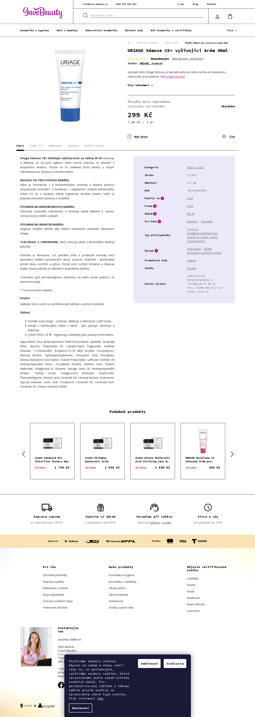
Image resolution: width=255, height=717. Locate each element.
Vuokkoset (193, 598)
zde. (101, 698)
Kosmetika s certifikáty (122, 581)
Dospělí (192, 221)
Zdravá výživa (117, 588)
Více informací (138, 85)
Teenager (207, 221)
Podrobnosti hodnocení (188, 58)
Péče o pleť (195, 167)
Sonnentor (193, 611)
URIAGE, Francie (151, 63)
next (232, 454)
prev (23, 454)
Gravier (191, 585)
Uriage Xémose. (175, 76)
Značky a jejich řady (121, 607)
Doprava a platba (53, 581)
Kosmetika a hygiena (121, 575)
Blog (195, 4)
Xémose (191, 260)
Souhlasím (174, 663)
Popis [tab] (20, 145)
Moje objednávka (53, 594)
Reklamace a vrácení (55, 588)
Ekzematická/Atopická (202, 233)
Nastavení (80, 708)
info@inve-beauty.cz (95, 4)
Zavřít (149, 134)
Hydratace (194, 248)
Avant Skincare (196, 604)
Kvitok (190, 591)
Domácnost (116, 601)
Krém (190, 206)
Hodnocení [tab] (55, 145)
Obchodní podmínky (55, 575)
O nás (180, 4)
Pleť (190, 198)
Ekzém (207, 248)
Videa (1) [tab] (36, 145)
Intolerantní (196, 241)
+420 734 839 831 (125, 4)
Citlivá (192, 229)
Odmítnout (149, 663)
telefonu (155, 522)
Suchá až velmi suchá (202, 237)
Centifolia (192, 578)
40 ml (191, 213)
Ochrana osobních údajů (58, 601)
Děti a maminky (118, 594)
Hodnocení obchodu (55, 607)
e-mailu (166, 522)
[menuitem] (34, 30)
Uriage (191, 268)
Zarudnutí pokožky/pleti (204, 252)
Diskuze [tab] (73, 145)
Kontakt (211, 4)
